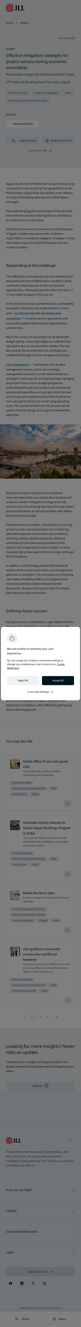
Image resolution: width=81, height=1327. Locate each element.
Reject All (23, 681)
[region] (40, 663)
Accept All (58, 681)
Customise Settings (40, 692)
